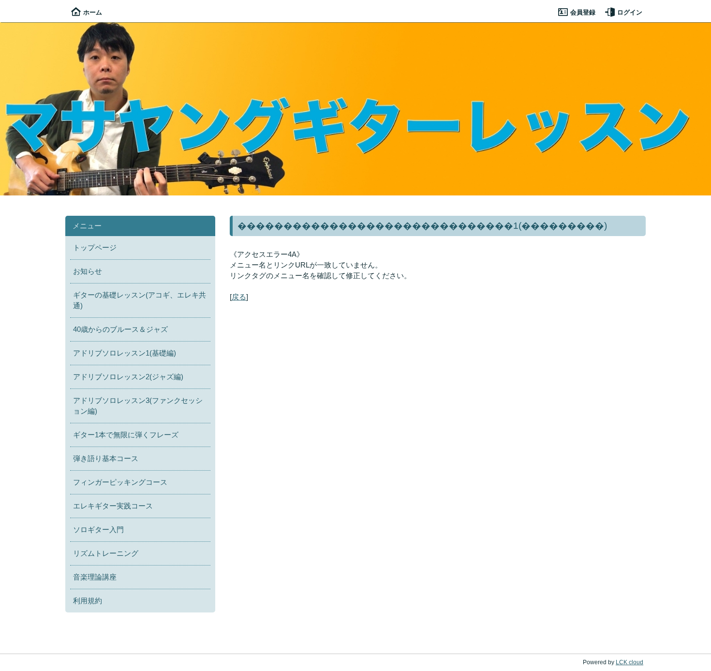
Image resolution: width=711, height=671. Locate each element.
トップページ (95, 248)
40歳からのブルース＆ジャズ (120, 329)
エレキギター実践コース (113, 506)
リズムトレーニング (105, 553)
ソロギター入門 (98, 530)
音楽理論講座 (95, 577)
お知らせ (87, 271)
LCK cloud (629, 662)
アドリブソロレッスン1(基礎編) (124, 353)
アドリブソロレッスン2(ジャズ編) (128, 377)
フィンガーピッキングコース (120, 482)
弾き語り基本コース (105, 458)
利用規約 (87, 601)
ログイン (629, 12)
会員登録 (582, 12)
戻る (239, 297)
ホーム (92, 12)
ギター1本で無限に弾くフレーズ (125, 435)
